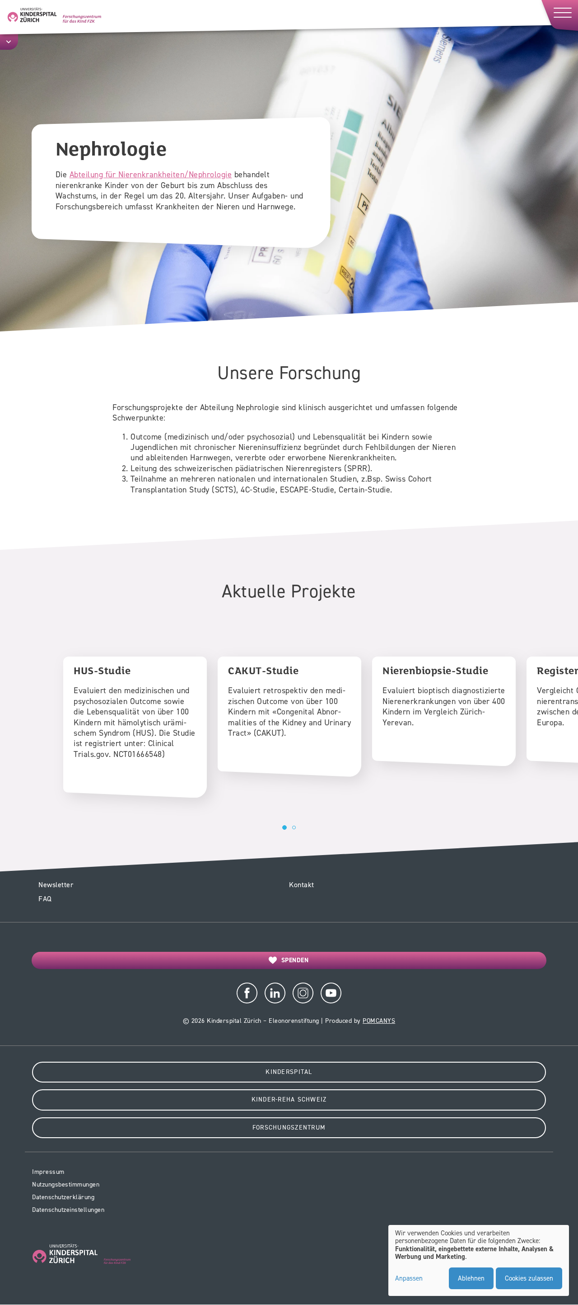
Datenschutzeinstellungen (68, 1210)
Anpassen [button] (409, 1279)
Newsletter (55, 884)
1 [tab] (284, 827)
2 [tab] (294, 827)
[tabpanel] (135, 727)
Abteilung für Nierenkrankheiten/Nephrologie (151, 174)
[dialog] (478, 1260)
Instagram (303, 993)
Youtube (331, 993)
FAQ (45, 898)
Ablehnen (471, 1278)
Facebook (247, 993)
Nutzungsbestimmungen (65, 1184)
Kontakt (301, 884)
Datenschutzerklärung (63, 1197)
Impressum (48, 1172)
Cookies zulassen (529, 1278)
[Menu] (559, 15)
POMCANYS (379, 1021)
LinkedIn (275, 993)
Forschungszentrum (289, 1127)
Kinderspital (289, 1072)
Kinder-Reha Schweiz (289, 1099)
